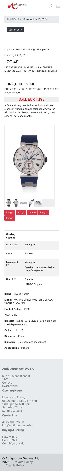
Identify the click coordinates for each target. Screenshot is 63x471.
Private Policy (23, 462)
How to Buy (9, 437)
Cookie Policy (15, 465)
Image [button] (9, 212)
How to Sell (9, 440)
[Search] (51, 6)
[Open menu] (58, 6)
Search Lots (15, 29)
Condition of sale (13, 443)
